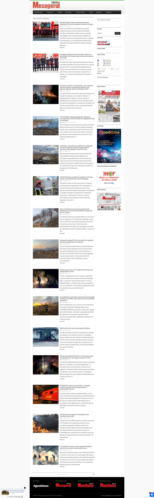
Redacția (108, 12)
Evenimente (62, 122)
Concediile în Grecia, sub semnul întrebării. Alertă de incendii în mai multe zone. (76, 447)
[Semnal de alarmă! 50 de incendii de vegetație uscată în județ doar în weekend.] (46, 249)
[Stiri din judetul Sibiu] (46, 4)
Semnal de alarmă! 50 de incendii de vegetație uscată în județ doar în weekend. (77, 241)
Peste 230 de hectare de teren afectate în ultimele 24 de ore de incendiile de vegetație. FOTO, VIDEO (76, 210)
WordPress (108, 495)
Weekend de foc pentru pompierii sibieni (75, 328)
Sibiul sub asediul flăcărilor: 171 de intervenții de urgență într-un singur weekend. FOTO (76, 357)
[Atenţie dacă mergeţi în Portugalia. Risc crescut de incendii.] (46, 423)
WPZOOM (119, 495)
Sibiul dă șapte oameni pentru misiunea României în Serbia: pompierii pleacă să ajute (76, 23)
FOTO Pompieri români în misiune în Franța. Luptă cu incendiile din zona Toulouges (76, 178)
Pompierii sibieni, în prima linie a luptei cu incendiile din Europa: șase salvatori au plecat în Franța (76, 56)
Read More (62, 47)
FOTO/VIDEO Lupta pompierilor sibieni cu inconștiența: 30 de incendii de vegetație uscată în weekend (77, 118)
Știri (61, 26)
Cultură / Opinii (80, 12)
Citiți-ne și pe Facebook (103, 20)
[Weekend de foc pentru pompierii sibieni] (46, 337)
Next (93, 474)
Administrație (38, 12)
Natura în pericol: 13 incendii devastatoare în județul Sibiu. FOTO (76, 270)
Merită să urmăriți (102, 77)
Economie (68, 12)
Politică (60, 12)
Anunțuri (98, 12)
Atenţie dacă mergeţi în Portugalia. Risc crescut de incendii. (74, 415)
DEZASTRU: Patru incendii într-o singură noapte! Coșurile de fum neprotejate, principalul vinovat (75, 387)
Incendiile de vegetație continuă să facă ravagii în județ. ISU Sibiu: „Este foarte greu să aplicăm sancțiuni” (77, 298)
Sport (91, 12)
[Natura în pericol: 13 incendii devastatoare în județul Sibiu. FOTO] (46, 278)
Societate (49, 12)
